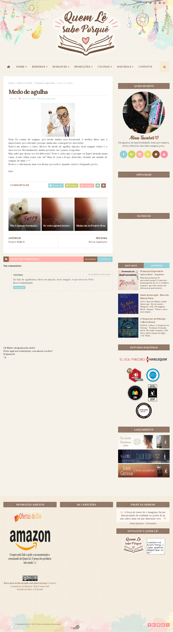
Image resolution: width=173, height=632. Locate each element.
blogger (90, 259)
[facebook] (146, 3)
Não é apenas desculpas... (24, 225)
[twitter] (151, 3)
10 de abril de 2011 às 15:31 (99, 274)
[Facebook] (123, 154)
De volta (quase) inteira (56, 225)
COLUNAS (103, 66)
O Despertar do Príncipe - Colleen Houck (153, 320)
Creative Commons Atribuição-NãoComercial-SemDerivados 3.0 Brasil (33, 586)
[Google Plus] (131, 154)
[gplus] (164, 3)
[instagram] (160, 3)
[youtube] (155, 3)
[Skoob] (156, 154)
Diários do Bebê (24, 83)
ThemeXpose (9, 624)
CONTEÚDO (157, 265)
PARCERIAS (124, 66)
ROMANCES (60, 66)
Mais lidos (131, 265)
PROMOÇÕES (82, 66)
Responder (19, 287)
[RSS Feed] (148, 154)
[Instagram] (140, 154)
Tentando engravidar (45, 83)
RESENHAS (38, 66)
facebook (105, 259)
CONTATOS (145, 66)
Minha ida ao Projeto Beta (90, 225)
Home (11, 83)
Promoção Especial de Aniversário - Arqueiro (152, 273)
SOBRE (20, 66)
